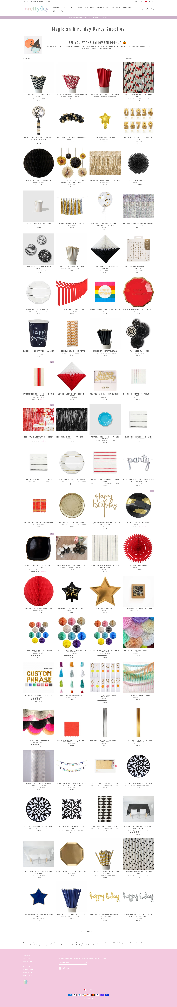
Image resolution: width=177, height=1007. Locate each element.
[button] (36, 655)
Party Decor (102, 8)
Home (88, 25)
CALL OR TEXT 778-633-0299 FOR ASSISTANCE (37, 1)
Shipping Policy (27, 961)
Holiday (56, 8)
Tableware (115, 8)
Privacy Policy (27, 964)
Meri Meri (89, 8)
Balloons (127, 8)
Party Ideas (26, 958)
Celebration (68, 8)
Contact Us (26, 955)
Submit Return (27, 975)
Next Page (90, 931)
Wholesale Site (27, 972)
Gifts (55, 11)
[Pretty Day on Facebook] (64, 968)
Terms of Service (28, 969)
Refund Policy (27, 967)
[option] (88, 17)
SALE (63, 11)
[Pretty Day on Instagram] (60, 968)
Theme (79, 8)
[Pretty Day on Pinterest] (68, 968)
